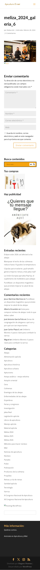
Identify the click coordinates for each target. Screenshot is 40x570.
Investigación (9, 408)
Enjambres (8, 400)
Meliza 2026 (8, 440)
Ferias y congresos (11, 404)
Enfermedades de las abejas (15, 396)
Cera (6, 384)
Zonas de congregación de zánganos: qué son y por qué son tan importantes (19, 322)
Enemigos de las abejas (13, 392)
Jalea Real (8, 412)
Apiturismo (8, 372)
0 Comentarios (10, 33)
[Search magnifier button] (33, 164)
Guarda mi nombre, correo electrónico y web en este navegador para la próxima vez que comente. (18, 136)
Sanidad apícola (10, 483)
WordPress (27, 566)
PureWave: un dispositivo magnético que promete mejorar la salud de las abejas (18, 286)
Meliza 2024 (8, 432)
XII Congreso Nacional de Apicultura (18, 499)
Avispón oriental (10, 380)
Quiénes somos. (10, 530)
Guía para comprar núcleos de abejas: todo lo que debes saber (20, 312)
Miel (5, 448)
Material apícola (10, 428)
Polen (6, 464)
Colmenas (8, 388)
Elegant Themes (25, 563)
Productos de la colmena (14, 472)
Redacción (10, 30)
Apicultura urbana (11, 368)
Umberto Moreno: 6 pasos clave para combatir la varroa (20, 332)
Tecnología (8, 487)
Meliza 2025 (8, 436)
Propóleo (8, 476)
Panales (7, 460)
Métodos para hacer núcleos (15, 444)
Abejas (6, 353)
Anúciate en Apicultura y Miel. (16, 536)
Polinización (9, 468)
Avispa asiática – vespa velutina (16, 376)
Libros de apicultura (12, 420)
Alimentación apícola (12, 357)
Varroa (7, 491)
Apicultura (8, 360)
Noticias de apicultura (13, 452)
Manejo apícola (10, 424)
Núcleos (7, 456)
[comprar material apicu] (14, 188)
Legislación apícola (11, 416)
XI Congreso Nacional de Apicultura (18, 495)
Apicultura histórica (12, 364)
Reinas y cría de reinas (13, 479)
